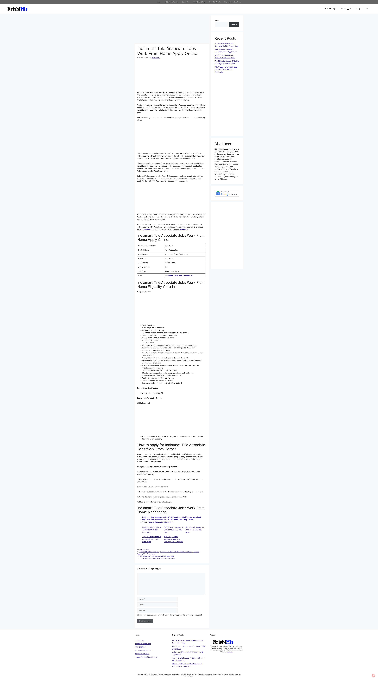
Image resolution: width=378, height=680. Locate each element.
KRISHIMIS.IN (140, 647)
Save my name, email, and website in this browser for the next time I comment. (170, 615)
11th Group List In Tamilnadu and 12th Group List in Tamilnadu (173, 539)
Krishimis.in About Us (171, 2)
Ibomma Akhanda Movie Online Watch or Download (156, 556)
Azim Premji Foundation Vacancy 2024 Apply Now (195, 529)
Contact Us (185, 2)
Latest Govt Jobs (331, 9)
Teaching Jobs (346, 9)
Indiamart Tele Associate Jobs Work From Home (176, 552)
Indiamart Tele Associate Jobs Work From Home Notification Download (171, 517)
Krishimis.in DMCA (214, 2)
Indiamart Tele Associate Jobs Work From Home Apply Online (167, 520)
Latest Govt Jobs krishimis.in (180, 276)
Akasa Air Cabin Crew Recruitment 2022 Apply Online (157, 558)
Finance (369, 9)
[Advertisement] (172, 29)
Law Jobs (359, 9)
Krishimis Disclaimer (199, 2)
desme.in (230, 652)
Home (159, 2)
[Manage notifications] (373, 675)
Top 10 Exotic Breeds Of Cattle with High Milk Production (151, 539)
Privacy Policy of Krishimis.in (232, 2)
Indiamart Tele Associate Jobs (149, 552)
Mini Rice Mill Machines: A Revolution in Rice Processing (151, 529)
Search (217, 20)
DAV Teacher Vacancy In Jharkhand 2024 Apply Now (173, 529)
